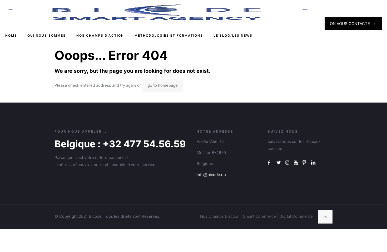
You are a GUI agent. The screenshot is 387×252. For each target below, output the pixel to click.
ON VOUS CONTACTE (350, 23)
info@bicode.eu (211, 174)
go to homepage (162, 85)
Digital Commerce (296, 216)
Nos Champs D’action (220, 216)
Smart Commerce (259, 216)
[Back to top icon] (325, 217)
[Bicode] (157, 12)
